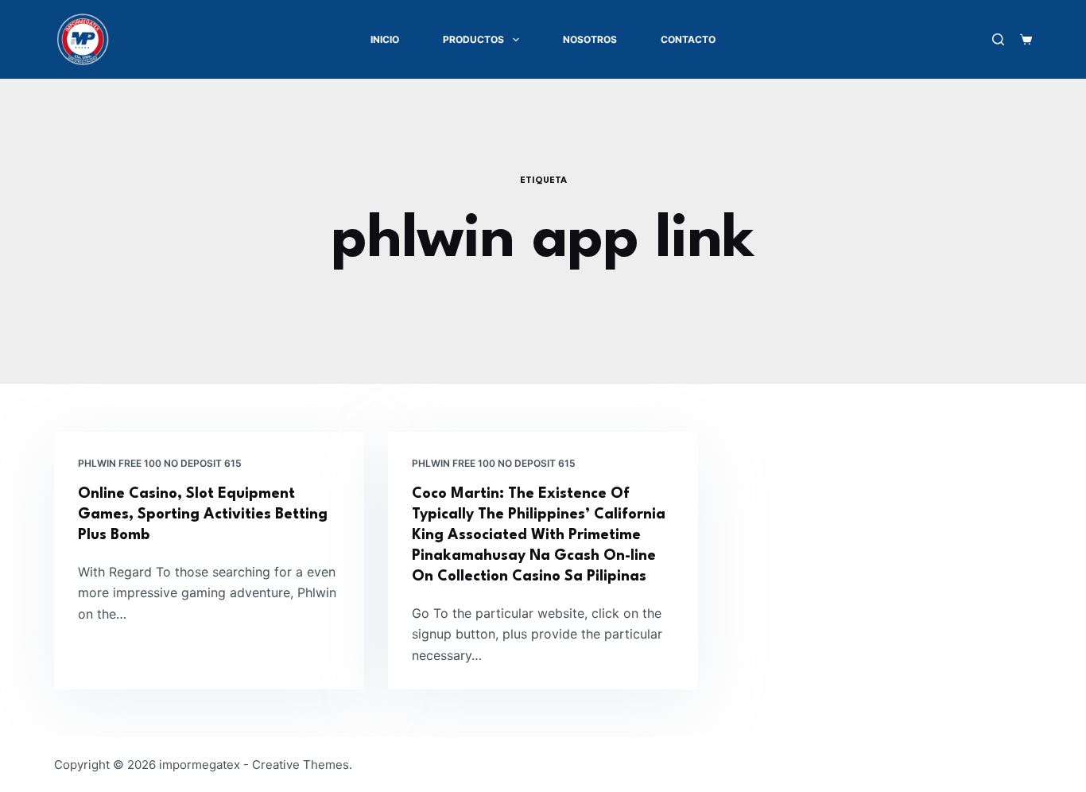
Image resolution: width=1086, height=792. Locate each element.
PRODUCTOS (473, 39)
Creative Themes (300, 764)
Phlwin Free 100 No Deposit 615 (160, 463)
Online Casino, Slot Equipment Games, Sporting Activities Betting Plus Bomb (203, 514)
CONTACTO (688, 39)
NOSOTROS (590, 39)
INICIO (384, 39)
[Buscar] (998, 39)
